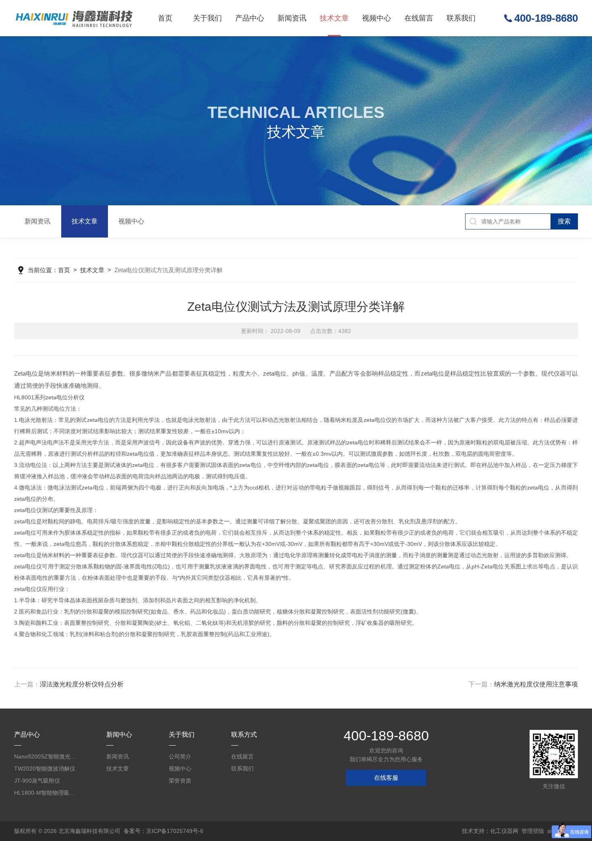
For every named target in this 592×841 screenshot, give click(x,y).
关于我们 (207, 18)
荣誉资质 (180, 780)
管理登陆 (533, 831)
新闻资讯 (291, 18)
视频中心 (376, 18)
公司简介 (180, 756)
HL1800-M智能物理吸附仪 (46, 792)
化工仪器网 (504, 831)
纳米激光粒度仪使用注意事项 (536, 684)
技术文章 (334, 18)
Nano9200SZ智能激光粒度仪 (46, 756)
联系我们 (461, 18)
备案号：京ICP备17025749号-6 (163, 831)
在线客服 (386, 777)
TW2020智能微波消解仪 (44, 768)
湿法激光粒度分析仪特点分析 (82, 684)
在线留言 (418, 18)
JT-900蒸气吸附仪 (37, 780)
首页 (165, 18)
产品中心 (249, 18)
